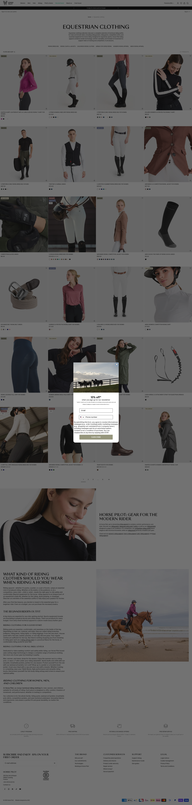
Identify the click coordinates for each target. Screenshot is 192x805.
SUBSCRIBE (96, 437)
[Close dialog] (116, 364)
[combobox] (82, 417)
